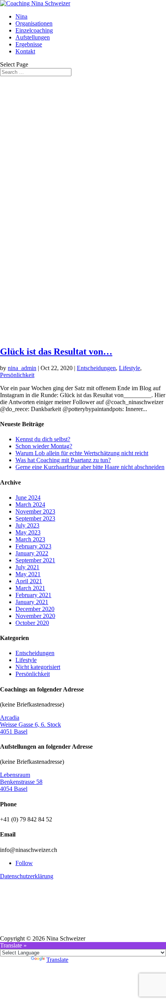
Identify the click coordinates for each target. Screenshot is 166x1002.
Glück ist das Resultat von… (56, 352)
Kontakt (25, 51)
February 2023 (33, 546)
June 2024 (28, 497)
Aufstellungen (32, 37)
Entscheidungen (96, 368)
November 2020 (35, 616)
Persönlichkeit (17, 375)
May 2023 (28, 532)
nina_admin (22, 368)
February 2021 (33, 595)
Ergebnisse (28, 44)
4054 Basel (13, 788)
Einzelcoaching (34, 30)
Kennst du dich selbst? (42, 439)
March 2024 (30, 504)
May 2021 (28, 574)
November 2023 (35, 511)
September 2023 (35, 518)
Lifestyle (129, 368)
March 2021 (30, 588)
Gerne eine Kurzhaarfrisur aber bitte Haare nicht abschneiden (89, 467)
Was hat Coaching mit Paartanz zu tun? (63, 460)
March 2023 (30, 539)
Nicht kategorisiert (37, 667)
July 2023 (27, 525)
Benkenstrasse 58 (21, 781)
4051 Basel (13, 731)
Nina (21, 16)
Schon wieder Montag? (43, 446)
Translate (57, 959)
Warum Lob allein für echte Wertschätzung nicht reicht (81, 453)
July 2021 (27, 567)
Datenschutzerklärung (26, 876)
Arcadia (9, 717)
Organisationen (34, 23)
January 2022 (31, 553)
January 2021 (31, 602)
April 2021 (28, 581)
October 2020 (32, 623)
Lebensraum (15, 775)
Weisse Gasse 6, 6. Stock (30, 724)
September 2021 (35, 560)
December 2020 (34, 609)
